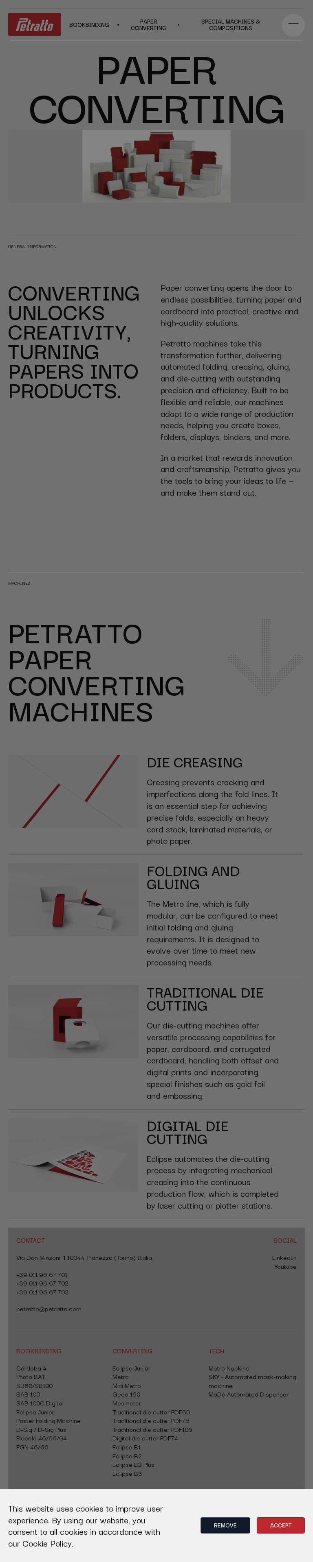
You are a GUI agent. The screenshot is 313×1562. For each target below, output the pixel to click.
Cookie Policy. (47, 1542)
